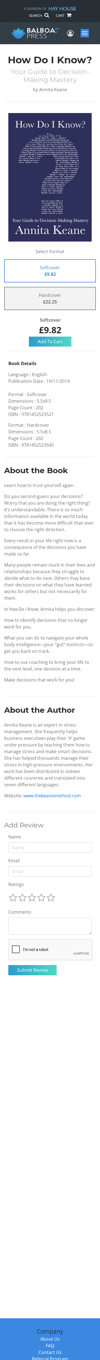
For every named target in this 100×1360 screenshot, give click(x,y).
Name (14, 837)
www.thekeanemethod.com (52, 796)
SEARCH (36, 15)
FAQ (50, 1346)
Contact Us (50, 1352)
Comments (19, 912)
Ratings (16, 884)
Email (14, 861)
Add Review (24, 825)
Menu (86, 33)
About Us (50, 1339)
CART (60, 15)
